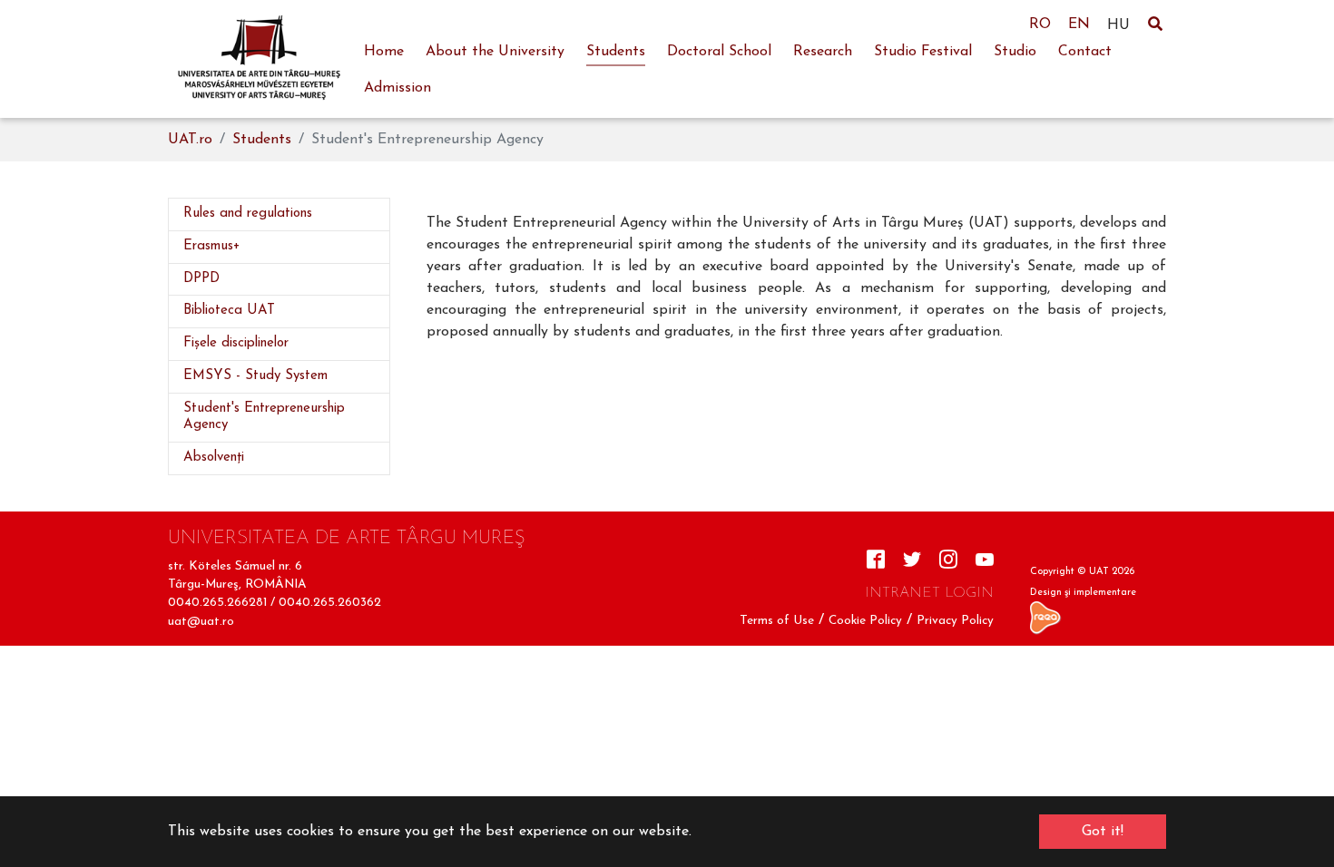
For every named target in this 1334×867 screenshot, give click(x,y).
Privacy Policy (955, 621)
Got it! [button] (1102, 831)
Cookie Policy (865, 621)
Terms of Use (777, 621)
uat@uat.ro (201, 622)
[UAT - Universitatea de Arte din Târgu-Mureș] (258, 59)
